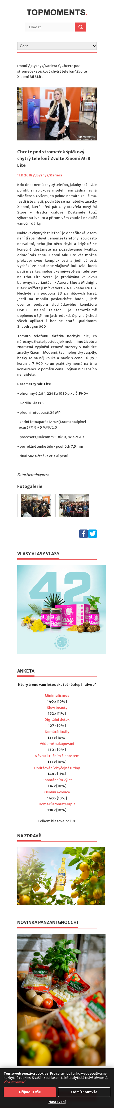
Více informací (14, 1082)
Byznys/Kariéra (44, 66)
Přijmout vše (30, 1092)
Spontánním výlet (57, 780)
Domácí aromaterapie (57, 804)
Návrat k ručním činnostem (57, 756)
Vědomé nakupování (57, 743)
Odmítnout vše (84, 1092)
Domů (22, 66)
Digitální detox (57, 719)
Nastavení (57, 1102)
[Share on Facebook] (83, 537)
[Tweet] (92, 537)
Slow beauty (57, 707)
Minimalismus (57, 695)
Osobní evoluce (57, 792)
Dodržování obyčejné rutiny (57, 768)
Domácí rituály (57, 731)
